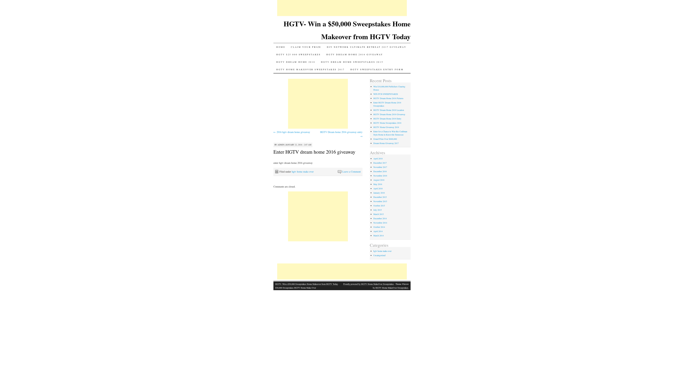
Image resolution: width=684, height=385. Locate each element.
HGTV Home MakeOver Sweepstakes (391, 287)
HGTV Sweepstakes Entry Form (376, 69)
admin (281, 144)
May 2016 (377, 184)
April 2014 (378, 231)
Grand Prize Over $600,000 (385, 138)
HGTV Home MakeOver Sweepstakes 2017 (310, 69)
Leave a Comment (351, 171)
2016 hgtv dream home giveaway (291, 132)
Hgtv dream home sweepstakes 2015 (352, 61)
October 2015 (379, 205)
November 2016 (380, 175)
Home (280, 46)
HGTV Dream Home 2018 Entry (387, 118)
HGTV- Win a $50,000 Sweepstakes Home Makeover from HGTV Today (306, 284)
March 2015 (378, 214)
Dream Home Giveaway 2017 (386, 143)
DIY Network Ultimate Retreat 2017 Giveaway (366, 46)
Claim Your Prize (306, 46)
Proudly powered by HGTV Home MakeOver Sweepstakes (368, 284)
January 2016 (379, 192)
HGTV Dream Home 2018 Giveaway (389, 114)
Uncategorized (379, 255)
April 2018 (378, 158)
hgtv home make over (303, 171)
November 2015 (380, 201)
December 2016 (380, 171)
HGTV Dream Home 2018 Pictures (388, 98)
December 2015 (380, 197)
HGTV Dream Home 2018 (295, 61)
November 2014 (380, 222)
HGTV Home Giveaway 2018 (386, 127)
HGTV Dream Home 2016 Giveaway (354, 54)
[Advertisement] (342, 8)
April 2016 (378, 188)
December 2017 (380, 162)
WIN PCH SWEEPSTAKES (385, 94)
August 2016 (378, 179)
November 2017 (380, 167)
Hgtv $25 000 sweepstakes (298, 54)
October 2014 (379, 226)
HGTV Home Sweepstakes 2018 (387, 122)
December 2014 (380, 218)
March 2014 (378, 235)
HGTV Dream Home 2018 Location (388, 110)
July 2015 (377, 209)
